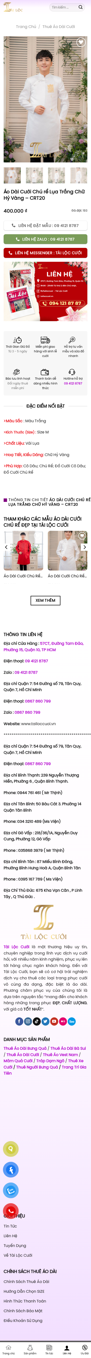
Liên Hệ (67, 1353)
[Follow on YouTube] (54, 1021)
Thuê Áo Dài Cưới (23, 1055)
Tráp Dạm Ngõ (50, 1061)
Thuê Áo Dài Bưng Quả (25, 1048)
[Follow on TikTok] (37, 1021)
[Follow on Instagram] (28, 1021)
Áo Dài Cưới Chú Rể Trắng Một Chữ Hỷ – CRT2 (67, 576)
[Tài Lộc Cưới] (23, 7)
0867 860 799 (38, 701)
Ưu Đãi (85, 1353)
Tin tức (49, 1353)
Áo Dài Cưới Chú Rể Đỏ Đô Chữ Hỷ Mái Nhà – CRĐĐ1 (23, 576)
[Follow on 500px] (72, 1021)
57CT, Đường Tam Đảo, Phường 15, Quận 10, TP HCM (43, 646)
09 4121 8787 (73, 383)
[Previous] (11, 99)
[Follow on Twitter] (45, 1021)
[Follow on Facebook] (19, 1021)
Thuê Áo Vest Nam (60, 1055)
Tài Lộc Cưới (18, 947)
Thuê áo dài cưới (58, 26)
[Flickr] (63, 1021)
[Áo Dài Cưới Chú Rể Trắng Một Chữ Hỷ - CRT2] (67, 551)
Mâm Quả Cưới (18, 1061)
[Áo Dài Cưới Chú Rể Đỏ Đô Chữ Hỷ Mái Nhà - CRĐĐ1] (23, 551)
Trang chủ (26, 26)
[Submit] (80, 7)
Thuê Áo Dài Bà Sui (68, 1048)
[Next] (79, 99)
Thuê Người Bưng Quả (37, 1067)
